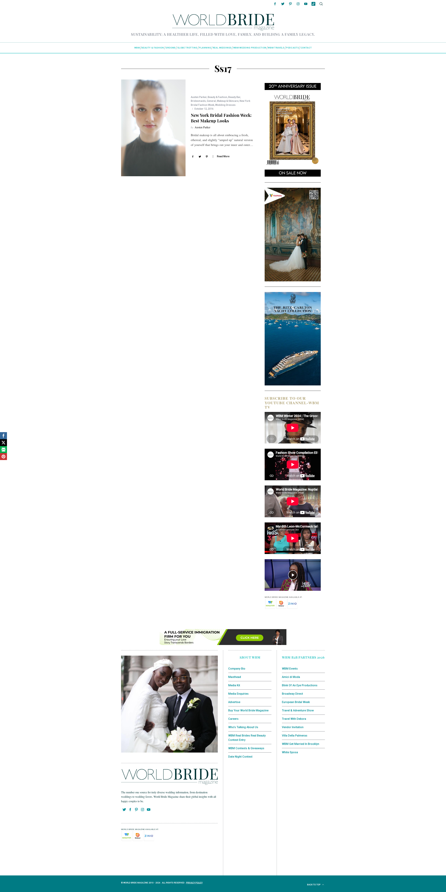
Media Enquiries (238, 693)
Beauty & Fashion (217, 97)
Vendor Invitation (292, 727)
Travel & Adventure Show (298, 710)
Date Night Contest (240, 756)
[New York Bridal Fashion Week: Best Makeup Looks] (153, 127)
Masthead (234, 677)
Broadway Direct (292, 693)
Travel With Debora (294, 718)
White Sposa (290, 752)
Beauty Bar (234, 97)
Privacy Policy (194, 883)
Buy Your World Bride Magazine (248, 710)
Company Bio (236, 668)
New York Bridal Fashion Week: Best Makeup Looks (221, 117)
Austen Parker (199, 97)
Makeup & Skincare (228, 101)
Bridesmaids (198, 101)
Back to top (314, 884)
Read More (223, 156)
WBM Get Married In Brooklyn (300, 744)
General (211, 101)
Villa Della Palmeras (294, 735)
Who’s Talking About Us (243, 727)
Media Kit (234, 685)
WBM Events (290, 668)
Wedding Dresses (225, 105)
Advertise (234, 702)
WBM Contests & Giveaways (246, 748)
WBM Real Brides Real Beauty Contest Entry (247, 738)
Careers (233, 718)
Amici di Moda (291, 677)
